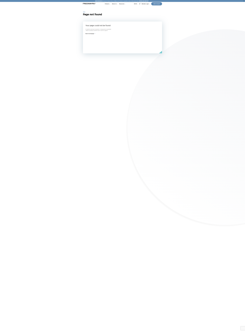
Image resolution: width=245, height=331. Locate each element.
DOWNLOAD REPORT (144, 1)
